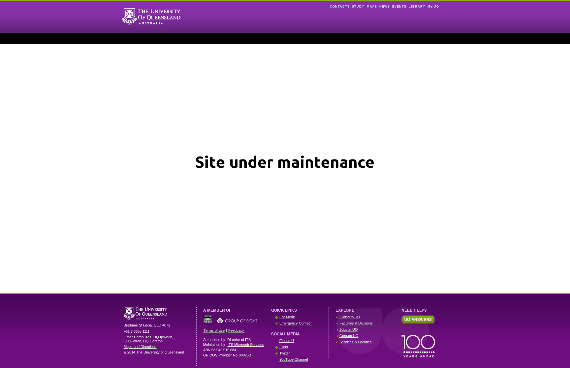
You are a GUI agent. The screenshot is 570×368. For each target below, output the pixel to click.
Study (358, 6)
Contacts (340, 6)
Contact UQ (349, 336)
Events (399, 6)
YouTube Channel (293, 359)
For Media (287, 317)
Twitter (284, 353)
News (384, 6)
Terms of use (214, 330)
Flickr (283, 347)
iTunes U (286, 341)
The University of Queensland (157, 313)
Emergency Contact (295, 323)
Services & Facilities (355, 342)
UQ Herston (153, 341)
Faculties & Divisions (356, 323)
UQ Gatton (132, 341)
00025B (245, 355)
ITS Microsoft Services (246, 345)
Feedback (236, 330)
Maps (372, 6)
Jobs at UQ (348, 329)
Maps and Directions (140, 347)
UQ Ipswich (162, 337)
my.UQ (433, 6)
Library (417, 6)
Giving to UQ (349, 317)
